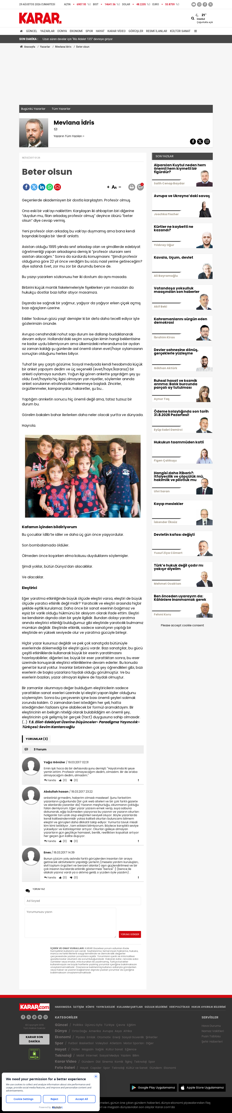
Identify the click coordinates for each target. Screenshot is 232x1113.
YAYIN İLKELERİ (105, 1007)
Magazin (88, 1049)
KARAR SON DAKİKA (34, 1039)
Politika (78, 1025)
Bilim (135, 1055)
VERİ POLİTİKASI (179, 1007)
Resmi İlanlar (156, 31)
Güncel (31, 31)
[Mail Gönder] (57, 187)
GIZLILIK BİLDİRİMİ (155, 1007)
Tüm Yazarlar (61, 109)
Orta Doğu (79, 1031)
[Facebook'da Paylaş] (26, 187)
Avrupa (108, 1031)
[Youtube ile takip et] (193, 4)
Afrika (127, 1031)
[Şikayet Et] (138, 780)
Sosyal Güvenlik (133, 1037)
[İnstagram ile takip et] (199, 4)
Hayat (100, 31)
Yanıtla (51, 780)
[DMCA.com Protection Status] (34, 1054)
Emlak (91, 1037)
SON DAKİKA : (28, 39)
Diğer (150, 1043)
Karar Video (116, 31)
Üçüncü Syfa (93, 1025)
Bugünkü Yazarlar (33, 109)
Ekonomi (76, 31)
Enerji (116, 1037)
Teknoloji (63, 1055)
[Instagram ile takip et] (45, 1017)
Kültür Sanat (180, 31)
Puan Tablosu (211, 1036)
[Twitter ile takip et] (210, 4)
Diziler (75, 1049)
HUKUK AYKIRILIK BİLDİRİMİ (208, 1007)
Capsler (96, 1068)
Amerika (95, 1031)
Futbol (72, 1043)
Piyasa (80, 1037)
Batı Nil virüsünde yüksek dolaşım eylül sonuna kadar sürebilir (81, 39)
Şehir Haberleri (212, 1041)
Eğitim (131, 1025)
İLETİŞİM (78, 1007)
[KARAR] (40, 18)
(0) (64, 780)
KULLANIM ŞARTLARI (130, 1007)
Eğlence (130, 1049)
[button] (108, 187)
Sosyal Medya (109, 1055)
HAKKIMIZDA (63, 1007)
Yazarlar (47, 31)
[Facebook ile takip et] (205, 4)
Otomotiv (104, 1037)
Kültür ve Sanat (137, 1068)
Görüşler (136, 31)
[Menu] (194, 31)
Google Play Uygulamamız (156, 1087)
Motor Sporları (133, 1043)
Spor (89, 31)
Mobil (80, 1055)
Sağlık (99, 1049)
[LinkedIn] (41, 187)
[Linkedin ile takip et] (40, 1017)
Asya (118, 1031)
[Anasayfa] (22, 31)
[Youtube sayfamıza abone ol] (34, 1017)
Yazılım (126, 1055)
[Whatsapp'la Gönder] (49, 187)
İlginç (128, 1062)
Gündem (88, 1062)
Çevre (120, 1025)
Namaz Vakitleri (213, 1031)
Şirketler (152, 1037)
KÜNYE (90, 1007)
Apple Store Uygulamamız (205, 1087)
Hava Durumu (211, 1026)
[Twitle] (34, 187)
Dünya (62, 31)
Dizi (98, 1062)
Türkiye (109, 1025)
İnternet (92, 1055)
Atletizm (116, 1043)
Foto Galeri (65, 1067)
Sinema (107, 1062)
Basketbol (86, 1043)
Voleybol (101, 1043)
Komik (119, 1062)
